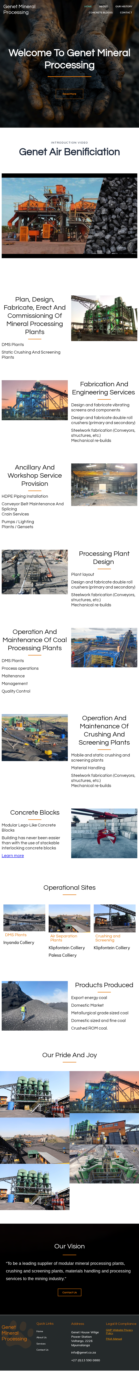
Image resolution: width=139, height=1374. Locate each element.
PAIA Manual (114, 1338)
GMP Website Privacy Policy (119, 1331)
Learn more (13, 855)
